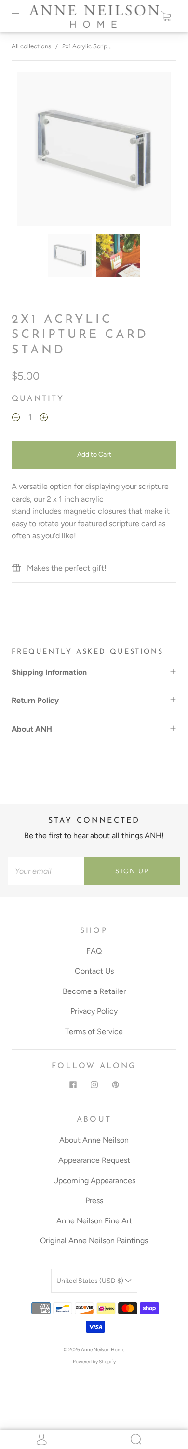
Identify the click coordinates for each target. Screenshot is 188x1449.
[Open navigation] (22, 16)
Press (94, 1200)
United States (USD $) (90, 1281)
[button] (32, 151)
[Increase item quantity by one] (43, 418)
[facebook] (72, 1084)
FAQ (94, 951)
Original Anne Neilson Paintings (94, 1240)
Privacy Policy (94, 1011)
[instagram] (94, 1084)
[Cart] (165, 16)
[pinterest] (115, 1084)
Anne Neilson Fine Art (94, 1220)
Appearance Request (94, 1160)
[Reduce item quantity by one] (16, 418)
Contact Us (94, 971)
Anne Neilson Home (102, 1349)
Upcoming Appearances (94, 1180)
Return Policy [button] (35, 700)
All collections (31, 46)
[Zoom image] (94, 151)
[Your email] (46, 871)
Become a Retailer (94, 991)
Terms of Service (94, 1031)
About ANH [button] (32, 728)
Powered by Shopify (94, 1361)
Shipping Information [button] (49, 672)
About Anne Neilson (94, 1139)
